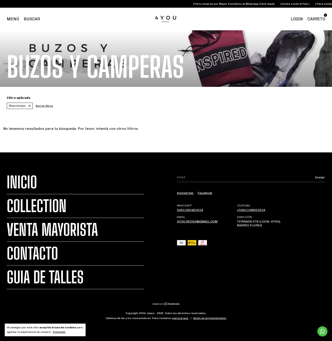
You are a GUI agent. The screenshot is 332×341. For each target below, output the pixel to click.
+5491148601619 (251, 210)
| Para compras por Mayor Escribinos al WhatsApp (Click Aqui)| (229, 3)
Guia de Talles (45, 277)
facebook (205, 193)
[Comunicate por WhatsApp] (322, 331)
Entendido (59, 332)
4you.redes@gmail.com (197, 221)
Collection (36, 206)
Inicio (22, 182)
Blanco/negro (17, 105)
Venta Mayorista (52, 229)
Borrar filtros (44, 105)
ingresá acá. (180, 318)
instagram (185, 193)
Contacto (32, 253)
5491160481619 (190, 210)
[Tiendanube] (166, 304)
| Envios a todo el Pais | (290, 3)
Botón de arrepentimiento (209, 318)
